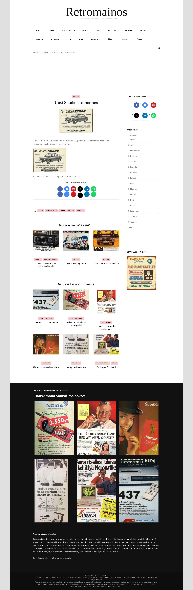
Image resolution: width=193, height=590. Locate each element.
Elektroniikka (68, 31)
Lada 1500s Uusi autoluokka (106, 263)
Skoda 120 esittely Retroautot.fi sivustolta (61, 176)
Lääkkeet (111, 39)
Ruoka (143, 31)
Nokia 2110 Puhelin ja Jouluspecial (76, 323)
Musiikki (133, 195)
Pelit (52, 31)
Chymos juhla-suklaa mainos (46, 367)
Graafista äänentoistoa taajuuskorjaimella (46, 264)
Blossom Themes (99, 587)
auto (40, 211)
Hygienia (55, 39)
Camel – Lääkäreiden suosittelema (106, 327)
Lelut (125, 39)
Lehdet (69, 39)
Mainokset (132, 135)
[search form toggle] (159, 48)
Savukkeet (128, 31)
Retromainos (96, 11)
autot (62, 211)
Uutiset (131, 227)
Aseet (81, 39)
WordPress (117, 587)
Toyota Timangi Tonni (76, 263)
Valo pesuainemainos (76, 367)
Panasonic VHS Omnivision (46, 322)
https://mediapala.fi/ (100, 575)
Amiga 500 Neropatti (106, 367)
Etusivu (39, 31)
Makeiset (40, 39)
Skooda (80, 211)
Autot (98, 31)
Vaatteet (112, 31)
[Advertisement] (96, 71)
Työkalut (139, 39)
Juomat (85, 31)
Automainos (51, 211)
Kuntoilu (95, 39)
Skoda (71, 211)
